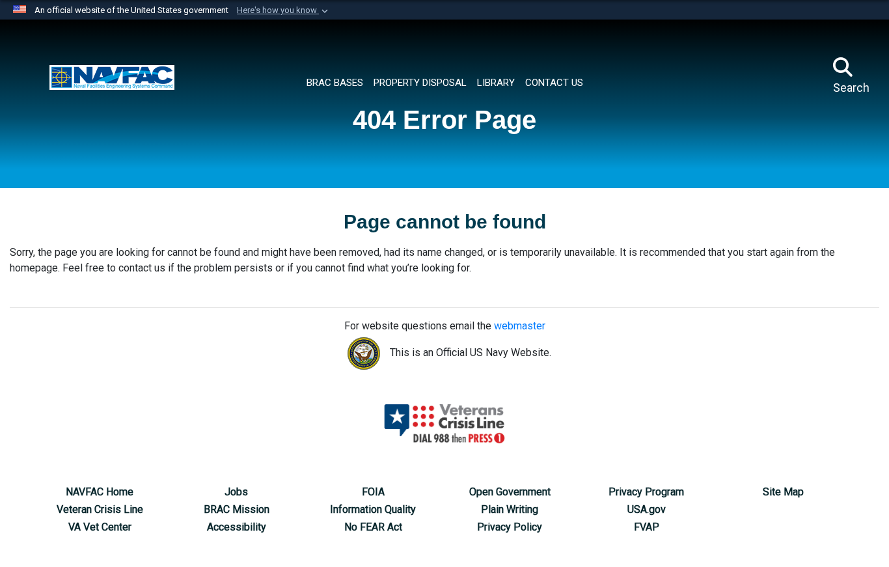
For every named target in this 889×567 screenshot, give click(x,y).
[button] (284, 10)
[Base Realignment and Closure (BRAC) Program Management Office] (111, 76)
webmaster (519, 326)
